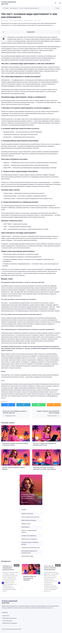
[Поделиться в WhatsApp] (39, 404)
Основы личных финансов (28, 535)
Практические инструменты (29, 539)
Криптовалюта (25, 527)
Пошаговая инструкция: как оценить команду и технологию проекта (29, 496)
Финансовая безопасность (10, 618)
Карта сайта (6, 615)
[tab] (23, 502)
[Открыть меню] (60, 3)
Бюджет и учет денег (27, 513)
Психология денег (7, 620)
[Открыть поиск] (55, 3)
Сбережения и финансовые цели (30, 547)
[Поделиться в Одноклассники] (54, 404)
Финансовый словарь (27, 556)
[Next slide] (39, 502)
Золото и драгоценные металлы (30, 517)
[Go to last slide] (3, 583)
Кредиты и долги (26, 523)
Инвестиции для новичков (28, 520)
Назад (57, 8)
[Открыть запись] (15, 436)
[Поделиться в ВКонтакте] (8, 404)
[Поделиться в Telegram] (23, 404)
